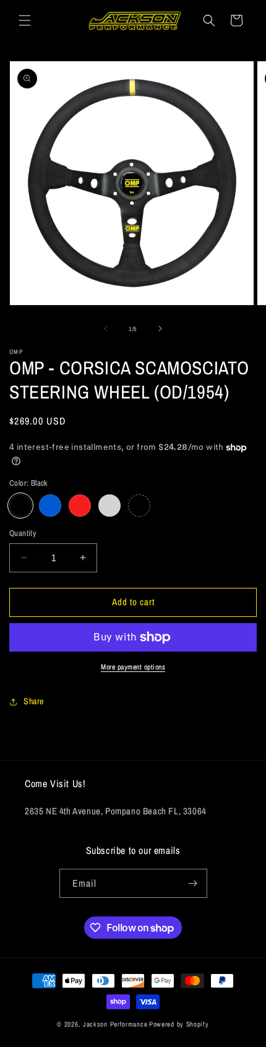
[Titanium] (139, 505)
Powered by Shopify (179, 1024)
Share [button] (34, 701)
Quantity (22, 533)
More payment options (133, 667)
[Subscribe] (193, 883)
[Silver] (109, 505)
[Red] (80, 505)
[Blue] (50, 505)
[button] (24, 20)
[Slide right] (160, 328)
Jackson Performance (115, 1024)
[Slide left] (105, 328)
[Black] (20, 505)
